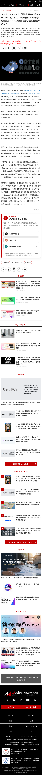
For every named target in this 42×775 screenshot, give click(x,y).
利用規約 (34, 739)
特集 (10, 726)
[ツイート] (3, 48)
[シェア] (9, 48)
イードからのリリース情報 (32, 745)
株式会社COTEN (34, 93)
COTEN (29, 262)
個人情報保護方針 (28, 742)
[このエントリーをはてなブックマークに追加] (24, 48)
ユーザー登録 (31, 707)
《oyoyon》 (37, 210)
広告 (31, 5)
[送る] (14, 48)
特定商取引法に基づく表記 (11, 745)
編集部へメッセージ (12, 739)
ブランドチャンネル (31, 726)
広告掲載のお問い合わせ (24, 739)
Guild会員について (31, 737)
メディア (11, 5)
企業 (38, 5)
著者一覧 (8, 737)
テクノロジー (22, 5)
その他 (10, 731)
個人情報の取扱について (16, 742)
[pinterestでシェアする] (19, 48)
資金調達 (6, 262)
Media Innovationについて (18, 737)
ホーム (3, 5)
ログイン (11, 707)
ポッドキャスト (17, 262)
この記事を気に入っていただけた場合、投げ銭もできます (21, 678)
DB (31, 731)
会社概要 (21, 745)
